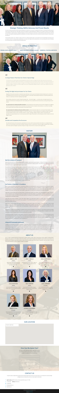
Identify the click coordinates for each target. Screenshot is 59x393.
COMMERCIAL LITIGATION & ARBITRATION (48, 50)
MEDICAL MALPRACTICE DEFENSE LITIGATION (29, 50)
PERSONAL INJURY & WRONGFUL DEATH (8, 50)
